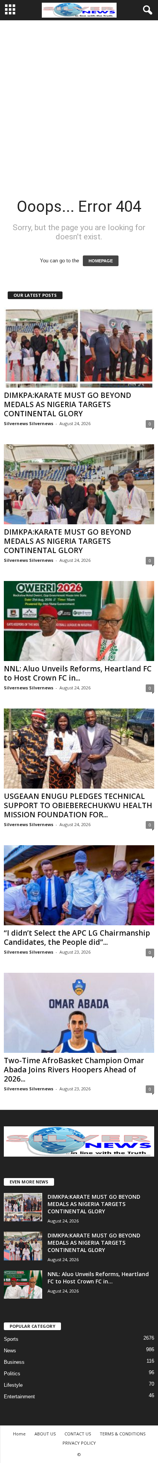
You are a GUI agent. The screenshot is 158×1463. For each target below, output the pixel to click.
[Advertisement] (79, 103)
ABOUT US (45, 1434)
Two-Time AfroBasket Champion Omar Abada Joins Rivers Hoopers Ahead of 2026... (74, 1070)
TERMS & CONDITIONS (122, 1434)
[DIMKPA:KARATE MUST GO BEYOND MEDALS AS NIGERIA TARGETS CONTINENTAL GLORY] (79, 348)
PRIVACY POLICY (79, 1443)
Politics (12, 1373)
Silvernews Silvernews (28, 423)
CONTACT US (77, 1434)
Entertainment (19, 1396)
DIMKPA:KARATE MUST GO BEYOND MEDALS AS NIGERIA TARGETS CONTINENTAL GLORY (67, 404)
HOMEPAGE (101, 261)
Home (19, 1434)
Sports (11, 1339)
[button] (146, 10)
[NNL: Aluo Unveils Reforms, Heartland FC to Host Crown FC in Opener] (79, 621)
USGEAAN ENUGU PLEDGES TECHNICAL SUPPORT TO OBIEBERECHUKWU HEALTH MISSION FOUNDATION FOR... (78, 805)
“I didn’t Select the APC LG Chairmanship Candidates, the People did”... (77, 937)
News (10, 1350)
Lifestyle (13, 1385)
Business (14, 1362)
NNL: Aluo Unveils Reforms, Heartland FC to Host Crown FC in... (77, 673)
